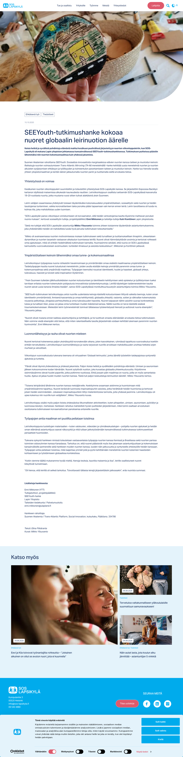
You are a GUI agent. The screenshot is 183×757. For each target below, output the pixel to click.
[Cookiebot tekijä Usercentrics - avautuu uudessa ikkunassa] (17, 752)
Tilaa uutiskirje (127, 703)
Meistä (105, 5)
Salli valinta (160, 730)
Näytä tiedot (142, 752)
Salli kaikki (161, 722)
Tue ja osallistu (64, 5)
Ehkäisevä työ (32, 114)
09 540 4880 (14, 707)
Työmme (94, 5)
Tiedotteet (48, 114)
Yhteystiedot (119, 5)
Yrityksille (80, 5)
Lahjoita (156, 5)
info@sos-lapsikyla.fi (19, 703)
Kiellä (160, 739)
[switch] (79, 751)
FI (177, 5)
